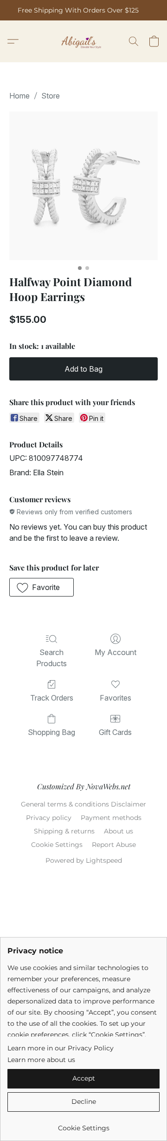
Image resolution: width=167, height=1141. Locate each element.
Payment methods (111, 817)
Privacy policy (48, 817)
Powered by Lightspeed (83, 860)
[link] (83, 1124)
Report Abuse (114, 844)
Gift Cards (115, 732)
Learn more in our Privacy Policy (60, 1048)
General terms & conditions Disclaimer (83, 804)
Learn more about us (41, 1060)
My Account (115, 652)
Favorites (115, 697)
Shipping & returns (64, 831)
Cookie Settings (57, 844)
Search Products (51, 658)
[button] (83, 41)
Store (50, 95)
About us (118, 831)
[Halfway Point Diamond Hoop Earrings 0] (83, 185)
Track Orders (51, 697)
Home (19, 95)
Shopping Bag (51, 732)
